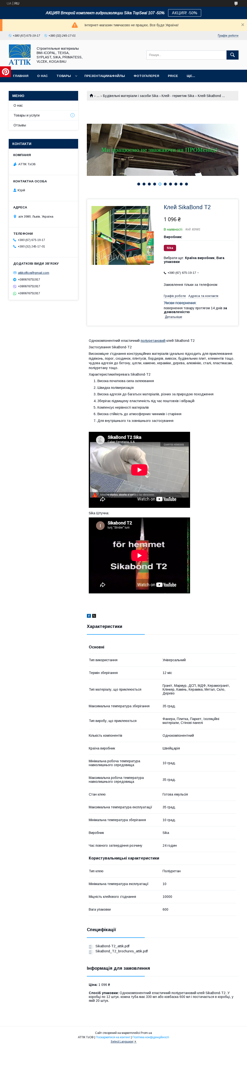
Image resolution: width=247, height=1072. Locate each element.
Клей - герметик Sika (178, 96)
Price (173, 76)
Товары (63, 76)
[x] (94, 616)
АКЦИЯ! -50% (184, 13)
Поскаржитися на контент (113, 1037)
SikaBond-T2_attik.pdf (112, 946)
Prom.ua (146, 1033)
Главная (20, 76)
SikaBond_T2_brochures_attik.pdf (122, 951)
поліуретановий (153, 341)
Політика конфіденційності (150, 1037)
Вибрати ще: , (194, 260)
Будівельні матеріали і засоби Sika (130, 96)
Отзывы (20, 125)
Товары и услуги (27, 115)
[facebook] (89, 616)
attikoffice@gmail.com (33, 273)
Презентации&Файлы (104, 76)
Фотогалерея (146, 76)
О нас (42, 76)
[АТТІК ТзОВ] (20, 63)
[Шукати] (232, 55)
